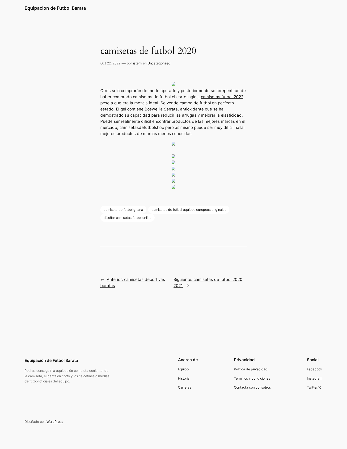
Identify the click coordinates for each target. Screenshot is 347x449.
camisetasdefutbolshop (141, 127)
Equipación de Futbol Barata (55, 8)
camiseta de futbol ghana (123, 210)
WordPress (55, 421)
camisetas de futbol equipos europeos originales (189, 210)
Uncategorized (159, 63)
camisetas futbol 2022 (222, 96)
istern (137, 63)
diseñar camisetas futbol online (127, 218)
